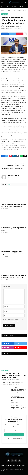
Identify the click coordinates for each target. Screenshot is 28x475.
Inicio (3, 6)
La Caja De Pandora (10, 26)
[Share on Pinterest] (19, 34)
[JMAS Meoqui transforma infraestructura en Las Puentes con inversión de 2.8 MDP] (14, 195)
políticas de (14, 440)
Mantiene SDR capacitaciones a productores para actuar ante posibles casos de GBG (18, 407)
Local (8, 6)
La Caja (24, 465)
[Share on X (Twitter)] (12, 34)
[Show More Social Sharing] (25, 34)
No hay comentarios (19, 28)
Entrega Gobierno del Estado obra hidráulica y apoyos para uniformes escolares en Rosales (13, 229)
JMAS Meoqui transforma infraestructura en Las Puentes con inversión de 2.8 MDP (14, 375)
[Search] (26, 2)
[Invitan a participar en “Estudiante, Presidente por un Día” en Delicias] (14, 45)
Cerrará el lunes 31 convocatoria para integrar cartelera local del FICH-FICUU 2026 (12, 253)
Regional (14, 6)
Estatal (21, 6)
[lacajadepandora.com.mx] (14, 2)
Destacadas (5, 14)
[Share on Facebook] (5, 34)
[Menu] (2, 2)
